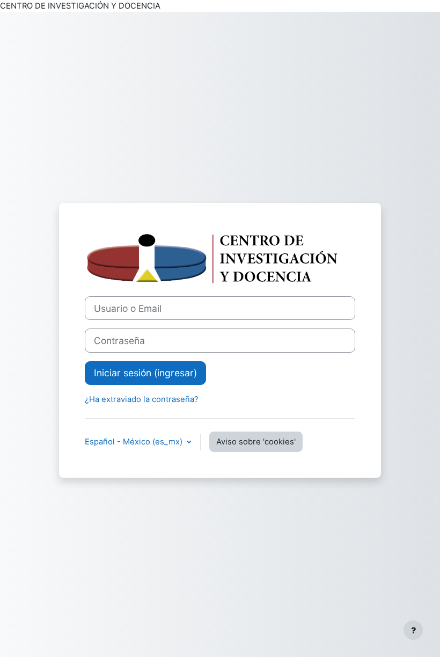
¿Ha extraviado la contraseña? (142, 399)
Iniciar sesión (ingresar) (145, 372)
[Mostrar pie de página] (413, 630)
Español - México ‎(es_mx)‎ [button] (135, 442)
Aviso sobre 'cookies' (256, 442)
